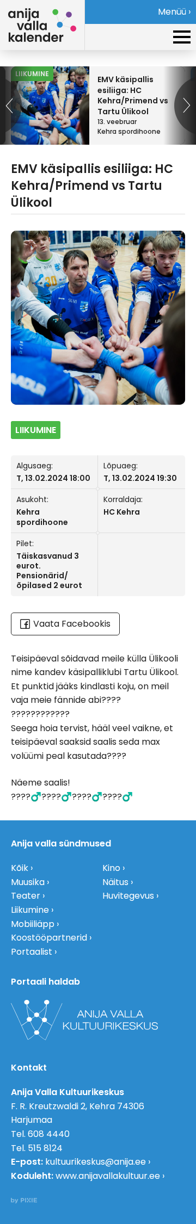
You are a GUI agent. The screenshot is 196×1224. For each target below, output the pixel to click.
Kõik (19, 868)
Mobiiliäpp (32, 924)
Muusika (28, 882)
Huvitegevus (128, 895)
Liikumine (30, 910)
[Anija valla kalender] (42, 25)
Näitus (115, 882)
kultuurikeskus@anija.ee (95, 1161)
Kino (111, 868)
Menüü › (174, 11)
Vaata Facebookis (72, 623)
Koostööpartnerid (49, 937)
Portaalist (31, 951)
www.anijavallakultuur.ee (108, 1176)
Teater (25, 895)
